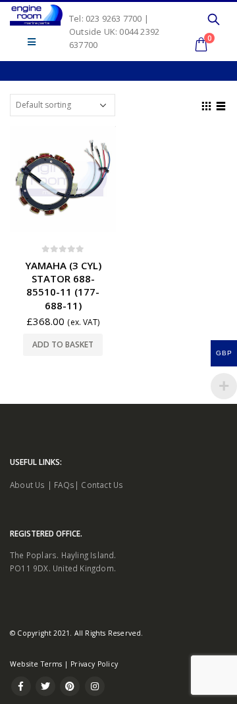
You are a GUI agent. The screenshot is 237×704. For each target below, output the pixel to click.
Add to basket (62, 344)
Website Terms (36, 664)
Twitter (45, 686)
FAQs (64, 484)
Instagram (95, 686)
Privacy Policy (94, 664)
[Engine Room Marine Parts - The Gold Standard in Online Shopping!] (36, 15)
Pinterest (70, 686)
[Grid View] (207, 104)
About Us (27, 484)
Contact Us (102, 484)
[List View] (221, 104)
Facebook (21, 686)
